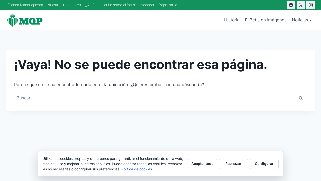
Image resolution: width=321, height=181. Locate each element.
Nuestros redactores (64, 5)
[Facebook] (291, 5)
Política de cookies (136, 169)
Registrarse (168, 5)
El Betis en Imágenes (266, 19)
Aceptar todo (202, 163)
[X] (301, 5)
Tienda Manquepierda (25, 5)
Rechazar (233, 163)
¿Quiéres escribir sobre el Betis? (111, 5)
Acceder (147, 5)
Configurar (264, 163)
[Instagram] (310, 5)
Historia (232, 19)
